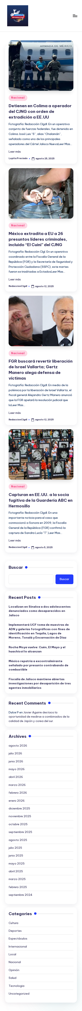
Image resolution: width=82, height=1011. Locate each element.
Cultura (13, 923)
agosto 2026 (18, 745)
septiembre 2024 (20, 895)
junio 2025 (16, 855)
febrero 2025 (18, 887)
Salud (12, 978)
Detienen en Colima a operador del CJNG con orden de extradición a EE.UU (40, 111)
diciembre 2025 (19, 808)
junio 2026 (16, 761)
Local (12, 954)
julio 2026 (15, 753)
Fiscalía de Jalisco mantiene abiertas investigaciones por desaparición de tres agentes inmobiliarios (40, 683)
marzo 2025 (17, 879)
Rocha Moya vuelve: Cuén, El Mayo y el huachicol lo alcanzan (37, 649)
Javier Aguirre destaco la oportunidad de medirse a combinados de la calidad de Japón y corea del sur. (39, 716)
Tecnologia (16, 986)
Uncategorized (19, 993)
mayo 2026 (17, 769)
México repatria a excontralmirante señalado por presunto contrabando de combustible (38, 665)
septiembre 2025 (20, 832)
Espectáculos (18, 938)
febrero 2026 (18, 793)
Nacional (18, 97)
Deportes (15, 931)
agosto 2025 (18, 840)
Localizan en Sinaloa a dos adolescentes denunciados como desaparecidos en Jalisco (40, 611)
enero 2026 (17, 800)
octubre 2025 (18, 824)
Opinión (14, 970)
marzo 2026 (17, 785)
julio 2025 (15, 848)
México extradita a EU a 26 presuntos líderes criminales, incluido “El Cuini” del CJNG (38, 239)
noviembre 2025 (20, 816)
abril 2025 (16, 871)
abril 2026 (16, 777)
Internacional (18, 946)
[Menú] (75, 16)
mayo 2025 (17, 863)
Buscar (16, 567)
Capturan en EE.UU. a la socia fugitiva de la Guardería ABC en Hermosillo (41, 500)
